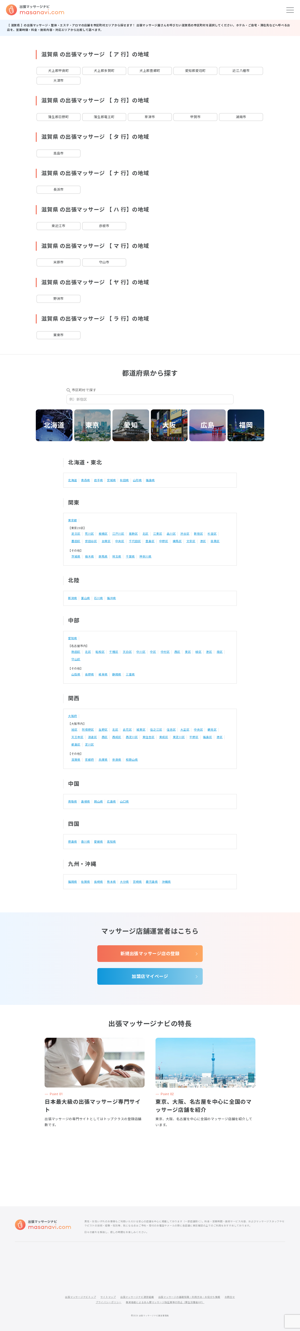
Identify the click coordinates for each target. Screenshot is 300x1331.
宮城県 (111, 480)
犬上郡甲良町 (58, 71)
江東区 (157, 533)
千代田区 (135, 541)
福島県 (150, 480)
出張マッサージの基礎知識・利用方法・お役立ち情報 (189, 1297)
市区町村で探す (84, 390)
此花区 (127, 729)
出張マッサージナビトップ (80, 1297)
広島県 (111, 801)
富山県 (85, 598)
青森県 (85, 480)
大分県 (124, 881)
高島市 (58, 153)
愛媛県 (98, 841)
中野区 (163, 541)
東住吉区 (149, 737)
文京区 (190, 541)
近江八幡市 (241, 71)
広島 (208, 425)
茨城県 (75, 556)
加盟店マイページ (150, 976)
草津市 (150, 117)
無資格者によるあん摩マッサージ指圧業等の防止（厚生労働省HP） (165, 1302)
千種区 (113, 652)
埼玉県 (116, 556)
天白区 (127, 652)
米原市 (58, 262)
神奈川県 (145, 556)
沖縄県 (166, 881)
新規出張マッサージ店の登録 (150, 953)
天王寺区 (77, 737)
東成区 (163, 737)
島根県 (85, 801)
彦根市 (104, 226)
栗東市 (58, 335)
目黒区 (215, 541)
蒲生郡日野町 (58, 117)
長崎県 (98, 881)
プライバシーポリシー (109, 1302)
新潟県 (72, 598)
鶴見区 (212, 729)
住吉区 (171, 729)
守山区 (75, 659)
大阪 (169, 425)
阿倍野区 (88, 729)
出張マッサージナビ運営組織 (137, 1297)
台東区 (106, 541)
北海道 (54, 425)
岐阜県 (103, 674)
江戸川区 (118, 533)
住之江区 (156, 729)
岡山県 (98, 801)
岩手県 (98, 480)
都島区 (75, 744)
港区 (203, 541)
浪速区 (92, 737)
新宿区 (198, 533)
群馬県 (103, 556)
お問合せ (230, 1297)
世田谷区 (91, 541)
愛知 (131, 425)
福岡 (246, 425)
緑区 (198, 652)
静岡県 (116, 674)
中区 (153, 652)
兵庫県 (103, 759)
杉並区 (212, 533)
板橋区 (103, 533)
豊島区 (149, 541)
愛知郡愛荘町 (195, 71)
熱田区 (75, 652)
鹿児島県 (152, 881)
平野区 (193, 737)
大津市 (58, 81)
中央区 (119, 541)
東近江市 (58, 226)
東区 (188, 652)
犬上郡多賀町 (104, 71)
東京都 (72, 520)
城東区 (140, 729)
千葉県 (130, 556)
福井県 (111, 598)
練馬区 (177, 541)
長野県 (89, 674)
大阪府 (72, 716)
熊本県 (111, 881)
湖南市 (241, 117)
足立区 (75, 533)
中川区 (140, 652)
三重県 (130, 674)
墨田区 (75, 541)
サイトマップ (108, 1297)
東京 (92, 425)
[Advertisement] (150, 1152)
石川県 (98, 598)
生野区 (103, 729)
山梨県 (75, 674)
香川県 (85, 841)
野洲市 (58, 299)
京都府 (89, 759)
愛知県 (72, 638)
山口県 (124, 801)
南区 (220, 652)
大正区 (184, 729)
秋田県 (124, 480)
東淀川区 (179, 737)
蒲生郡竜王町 (104, 117)
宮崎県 (137, 881)
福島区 (207, 737)
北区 (146, 533)
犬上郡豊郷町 (149, 71)
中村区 (165, 652)
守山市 (104, 262)
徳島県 (72, 841)
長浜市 (58, 190)
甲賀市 (195, 117)
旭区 (74, 729)
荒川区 (89, 533)
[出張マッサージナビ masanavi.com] (43, 1224)
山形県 (137, 480)
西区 (177, 652)
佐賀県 (85, 881)
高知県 (111, 841)
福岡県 (72, 881)
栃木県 (89, 556)
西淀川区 (132, 737)
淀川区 (89, 744)
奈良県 (116, 759)
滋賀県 (75, 759)
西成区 (116, 737)
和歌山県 (132, 759)
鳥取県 (72, 801)
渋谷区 (184, 533)
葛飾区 (133, 533)
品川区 (171, 533)
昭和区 (100, 652)
